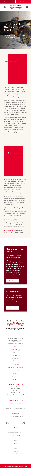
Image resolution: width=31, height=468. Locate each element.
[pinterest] (23, 423)
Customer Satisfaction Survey (15, 432)
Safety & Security (15, 435)
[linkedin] (20, 423)
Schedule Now (8, 1)
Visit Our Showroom (15, 430)
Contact (12, 308)
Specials (15, 445)
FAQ (15, 443)
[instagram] (10, 423)
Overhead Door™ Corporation (15, 453)
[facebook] (7, 423)
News (15, 438)
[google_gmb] (14, 423)
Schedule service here (10, 230)
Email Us (15, 379)
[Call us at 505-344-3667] (5, 7)
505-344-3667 (15, 376)
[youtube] (17, 423)
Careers (15, 440)
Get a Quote (23, 1)
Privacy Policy (15, 451)
